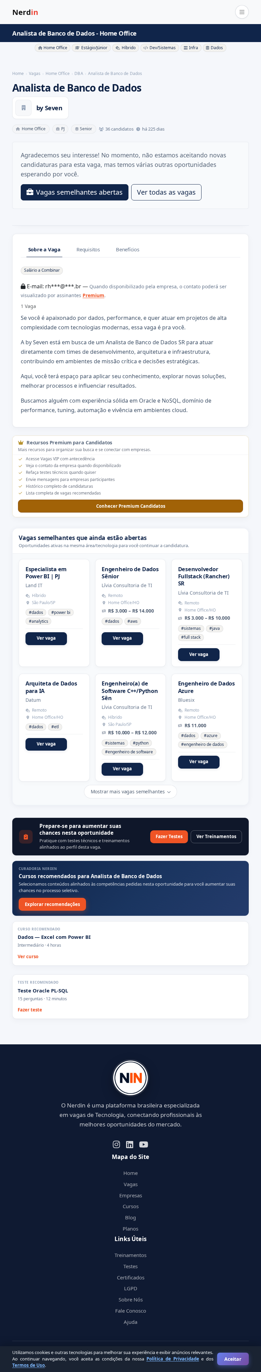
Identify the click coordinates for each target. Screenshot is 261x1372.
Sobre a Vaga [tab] (44, 249)
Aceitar (232, 1359)
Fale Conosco (130, 1310)
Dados (217, 48)
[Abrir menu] (242, 12)
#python (141, 743)
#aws (132, 621)
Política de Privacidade (172, 1359)
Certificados (130, 1277)
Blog (130, 1217)
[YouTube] (143, 1144)
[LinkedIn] (129, 1144)
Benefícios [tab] (127, 249)
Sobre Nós (131, 1299)
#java (214, 628)
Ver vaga (46, 638)
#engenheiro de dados (202, 744)
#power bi (60, 612)
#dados (36, 612)
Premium (93, 295)
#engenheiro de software (129, 752)
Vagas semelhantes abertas (79, 192)
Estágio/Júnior (94, 48)
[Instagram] (116, 1144)
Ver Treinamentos (216, 836)
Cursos (131, 1206)
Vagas (131, 1184)
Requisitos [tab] (88, 249)
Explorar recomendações (52, 904)
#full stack (191, 637)
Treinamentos (130, 1255)
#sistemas (191, 628)
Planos (130, 1228)
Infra (193, 48)
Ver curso (28, 956)
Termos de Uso (28, 1365)
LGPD (130, 1288)
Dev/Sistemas (163, 48)
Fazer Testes (169, 836)
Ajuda (130, 1321)
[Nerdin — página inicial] (130, 1078)
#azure (211, 735)
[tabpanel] (130, 340)
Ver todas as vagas (166, 192)
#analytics (38, 621)
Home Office (55, 48)
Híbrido (129, 48)
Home (130, 1173)
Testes (130, 1266)
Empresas (130, 1195)
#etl (55, 727)
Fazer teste (30, 1010)
